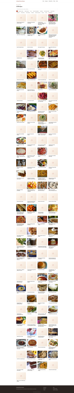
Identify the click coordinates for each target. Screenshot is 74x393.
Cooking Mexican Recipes (20, 1)
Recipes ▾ (46, 1)
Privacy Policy (55, 388)
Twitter (44, 389)
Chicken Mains (23, 12)
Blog (53, 387)
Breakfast (32, 12)
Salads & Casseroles (37, 12)
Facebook (44, 387)
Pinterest (44, 388)
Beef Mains (18, 12)
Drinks (46, 12)
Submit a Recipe (55, 389)
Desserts (43, 12)
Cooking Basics (50, 12)
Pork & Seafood (28, 12)
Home (17, 4)
